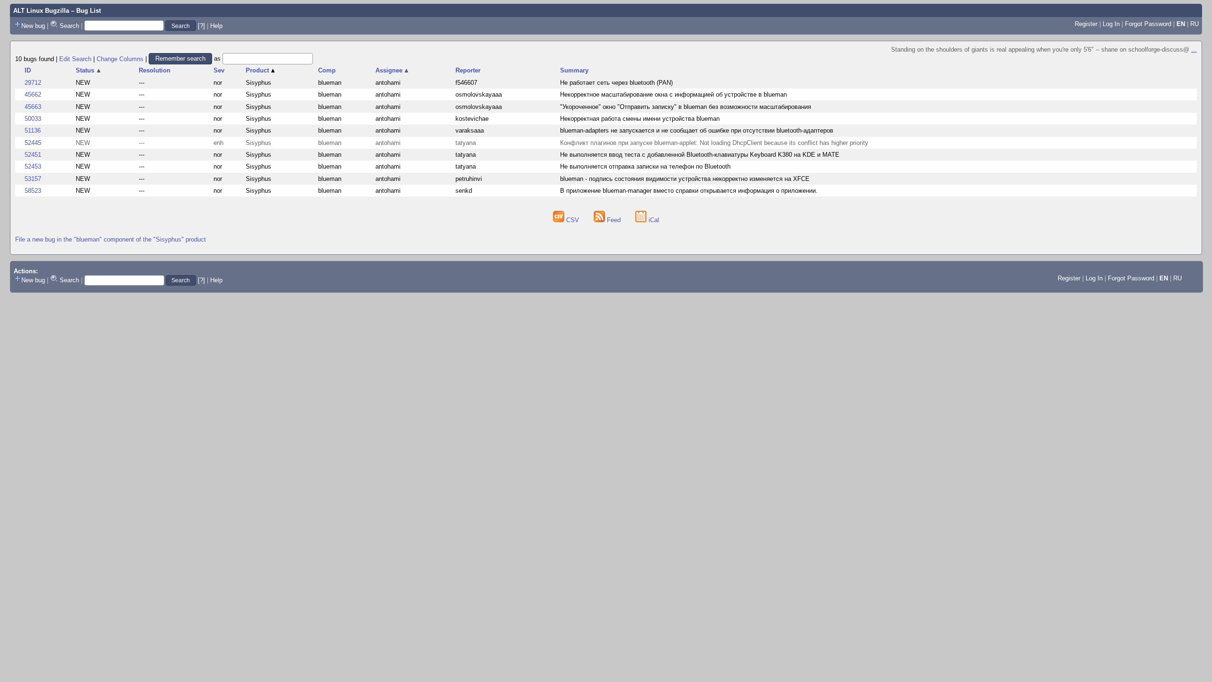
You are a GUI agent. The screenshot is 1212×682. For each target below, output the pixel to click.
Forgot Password (1148, 23)
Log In (1111, 23)
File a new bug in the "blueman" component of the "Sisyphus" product (110, 239)
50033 (33, 118)
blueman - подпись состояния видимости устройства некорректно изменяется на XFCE (685, 178)
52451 (33, 154)
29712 (33, 82)
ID (28, 70)
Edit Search (75, 58)
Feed (614, 220)
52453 (33, 166)
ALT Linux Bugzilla (41, 10)
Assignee (392, 70)
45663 (33, 106)
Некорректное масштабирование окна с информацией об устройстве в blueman (673, 94)
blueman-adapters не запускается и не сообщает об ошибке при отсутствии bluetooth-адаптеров (696, 130)
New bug (33, 25)
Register (1086, 23)
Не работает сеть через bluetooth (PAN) (616, 82)
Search (69, 25)
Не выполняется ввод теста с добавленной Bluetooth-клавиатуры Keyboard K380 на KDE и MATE (699, 154)
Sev (219, 70)
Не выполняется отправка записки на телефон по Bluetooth (645, 166)
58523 (33, 190)
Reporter (468, 70)
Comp (327, 70)
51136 (33, 130)
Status (89, 70)
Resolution (154, 70)
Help (216, 25)
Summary (574, 70)
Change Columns (120, 58)
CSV (572, 220)
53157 (33, 178)
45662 (33, 94)
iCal (653, 220)
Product (261, 70)
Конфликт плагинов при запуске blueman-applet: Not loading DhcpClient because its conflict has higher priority (714, 142)
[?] (201, 25)
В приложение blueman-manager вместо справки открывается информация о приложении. (689, 190)
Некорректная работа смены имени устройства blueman (640, 118)
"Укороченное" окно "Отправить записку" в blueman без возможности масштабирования (685, 106)
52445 (33, 142)
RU (1194, 23)
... (1194, 49)
